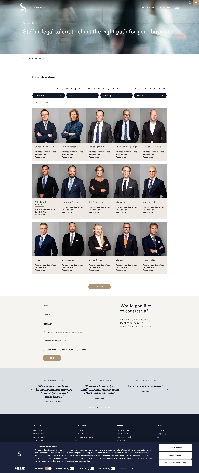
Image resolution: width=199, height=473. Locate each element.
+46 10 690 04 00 (123, 430)
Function (39, 95)
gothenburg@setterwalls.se (85, 437)
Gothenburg (67, 350)
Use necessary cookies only (175, 463)
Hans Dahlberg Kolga (126, 146)
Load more (99, 286)
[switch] (70, 468)
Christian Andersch (44, 146)
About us (160, 437)
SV (196, 3)
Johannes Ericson (70, 202)
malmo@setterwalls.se (125, 437)
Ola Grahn (121, 260)
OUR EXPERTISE (147, 7)
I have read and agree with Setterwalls (65, 332)
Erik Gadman (68, 260)
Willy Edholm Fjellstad (41, 203)
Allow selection (175, 455)
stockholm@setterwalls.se (42, 437)
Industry (107, 95)
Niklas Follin (122, 202)
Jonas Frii (39, 260)
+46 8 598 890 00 (39, 430)
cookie (133, 458)
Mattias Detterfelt (152, 146)
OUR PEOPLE (164, 7)
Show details (124, 468)
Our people (161, 433)
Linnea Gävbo (95, 260)
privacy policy (147, 458)
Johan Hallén (149, 260)
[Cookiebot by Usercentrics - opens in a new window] (19, 468)
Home (24, 58)
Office (140, 95)
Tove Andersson (70, 146)
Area (71, 95)
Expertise (160, 430)
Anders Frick (149, 202)
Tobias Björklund (97, 146)
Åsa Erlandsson (96, 202)
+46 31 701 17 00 (81, 430)
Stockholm (51, 350)
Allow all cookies (175, 448)
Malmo (83, 350)
